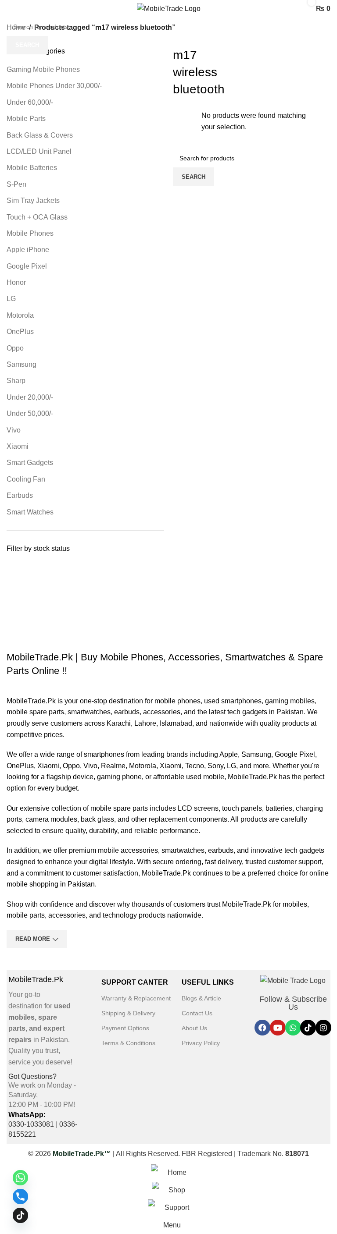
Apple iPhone (28, 249)
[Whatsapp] (293, 1027)
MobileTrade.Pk (31, 701)
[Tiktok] (308, 1027)
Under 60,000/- (30, 102)
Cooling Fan (26, 479)
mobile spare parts (35, 712)
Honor (16, 282)
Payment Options (125, 1028)
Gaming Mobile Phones (43, 69)
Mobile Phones (30, 233)
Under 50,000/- (30, 413)
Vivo (14, 430)
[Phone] (20, 1196)
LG (11, 298)
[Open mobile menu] (10, 9)
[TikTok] (20, 1215)
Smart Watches (30, 512)
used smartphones (233, 701)
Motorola (20, 315)
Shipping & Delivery (128, 1013)
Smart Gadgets (30, 462)
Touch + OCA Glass (37, 217)
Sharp (16, 380)
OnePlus (20, 331)
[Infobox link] (41, 1021)
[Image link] (293, 980)
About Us (194, 1028)
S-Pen (16, 184)
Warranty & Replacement (136, 998)
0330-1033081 (31, 1124)
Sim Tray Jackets (33, 200)
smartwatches (89, 712)
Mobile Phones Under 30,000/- (54, 85)
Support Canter (134, 982)
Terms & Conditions (128, 1042)
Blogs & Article (201, 998)
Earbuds (20, 495)
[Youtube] (278, 1027)
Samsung (21, 364)
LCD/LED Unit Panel (39, 151)
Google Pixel (27, 266)
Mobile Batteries (32, 167)
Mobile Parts (26, 118)
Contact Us (197, 1013)
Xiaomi (18, 446)
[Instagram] (323, 1027)
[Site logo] (169, 8)
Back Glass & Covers (40, 135)
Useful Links (208, 982)
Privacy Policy (201, 1042)
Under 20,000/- (30, 397)
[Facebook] (262, 1027)
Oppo (15, 348)
